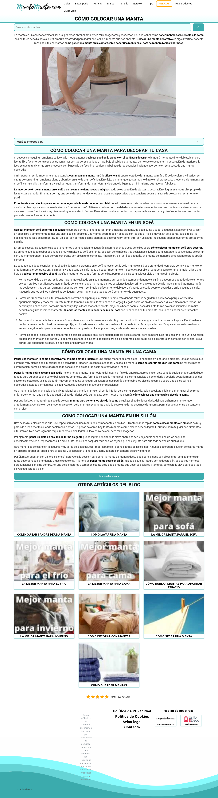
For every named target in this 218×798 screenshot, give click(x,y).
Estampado (81, 3)
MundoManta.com (109, 476)
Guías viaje (70, 10)
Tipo (150, 3)
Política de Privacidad (132, 711)
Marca (110, 3)
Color (67, 3)
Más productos (183, 3)
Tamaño (123, 3)
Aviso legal (132, 722)
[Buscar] (198, 27)
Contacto (132, 727)
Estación (138, 3)
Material (97, 3)
